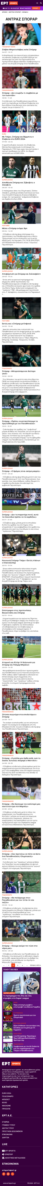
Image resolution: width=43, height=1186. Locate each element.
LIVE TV (7, 8)
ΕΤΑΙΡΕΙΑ (5, 1122)
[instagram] (8, 1174)
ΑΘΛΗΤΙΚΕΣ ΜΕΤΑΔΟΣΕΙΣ (15, 1158)
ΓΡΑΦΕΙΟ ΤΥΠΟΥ (8, 1125)
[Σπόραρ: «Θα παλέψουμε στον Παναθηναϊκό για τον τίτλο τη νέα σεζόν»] (21, 882)
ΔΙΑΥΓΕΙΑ (5, 1137)
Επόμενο (27, 965)
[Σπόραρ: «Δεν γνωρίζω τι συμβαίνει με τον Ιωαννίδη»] (21, 77)
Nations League (20, 1023)
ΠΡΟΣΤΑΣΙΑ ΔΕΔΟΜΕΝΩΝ (12, 1131)
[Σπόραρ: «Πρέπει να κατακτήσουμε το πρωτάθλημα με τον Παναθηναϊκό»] (21, 406)
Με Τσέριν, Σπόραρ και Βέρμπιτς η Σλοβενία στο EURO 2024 (18, 137)
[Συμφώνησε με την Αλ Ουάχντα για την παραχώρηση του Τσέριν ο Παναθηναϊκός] (8, 1047)
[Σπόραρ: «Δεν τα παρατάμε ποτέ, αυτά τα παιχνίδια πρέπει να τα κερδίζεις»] (21, 499)
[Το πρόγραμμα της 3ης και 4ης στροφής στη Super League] (21, 983)
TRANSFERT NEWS (8, 47)
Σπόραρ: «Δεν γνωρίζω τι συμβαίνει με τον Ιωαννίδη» (20, 94)
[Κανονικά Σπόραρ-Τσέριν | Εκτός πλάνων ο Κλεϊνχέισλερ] (21, 545)
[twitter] (12, 1174)
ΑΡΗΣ (15, 1002)
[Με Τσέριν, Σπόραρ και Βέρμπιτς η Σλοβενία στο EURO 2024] (21, 121)
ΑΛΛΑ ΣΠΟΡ (18, 1034)
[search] (41, 3)
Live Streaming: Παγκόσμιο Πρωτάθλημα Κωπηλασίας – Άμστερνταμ (25, 1038)
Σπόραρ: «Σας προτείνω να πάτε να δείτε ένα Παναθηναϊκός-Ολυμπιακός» (21, 855)
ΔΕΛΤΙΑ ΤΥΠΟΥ (8, 1128)
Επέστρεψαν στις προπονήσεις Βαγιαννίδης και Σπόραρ (16, 611)
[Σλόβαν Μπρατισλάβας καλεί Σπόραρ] (21, 34)
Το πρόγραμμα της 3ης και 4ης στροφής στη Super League (17, 996)
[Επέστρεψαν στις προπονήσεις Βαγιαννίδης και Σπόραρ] (21, 595)
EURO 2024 (6, 1093)
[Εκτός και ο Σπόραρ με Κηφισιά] (21, 308)
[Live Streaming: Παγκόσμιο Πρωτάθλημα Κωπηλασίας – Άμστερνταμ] (8, 1037)
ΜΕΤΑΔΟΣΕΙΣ (26, 8)
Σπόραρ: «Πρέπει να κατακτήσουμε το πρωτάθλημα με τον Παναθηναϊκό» (20, 422)
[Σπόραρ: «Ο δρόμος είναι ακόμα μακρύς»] (21, 456)
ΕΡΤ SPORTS (10, 1151)
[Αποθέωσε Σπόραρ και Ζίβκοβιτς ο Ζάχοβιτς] (21, 167)
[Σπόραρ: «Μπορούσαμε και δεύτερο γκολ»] (21, 356)
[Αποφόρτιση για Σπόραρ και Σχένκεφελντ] (21, 258)
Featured (5, 226)
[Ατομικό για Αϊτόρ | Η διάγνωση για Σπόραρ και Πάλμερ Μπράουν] (21, 647)
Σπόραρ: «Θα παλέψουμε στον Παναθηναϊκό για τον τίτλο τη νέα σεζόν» (18, 900)
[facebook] (3, 1174)
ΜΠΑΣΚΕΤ (6, 1099)
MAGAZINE (6, 1106)
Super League (7, 180)
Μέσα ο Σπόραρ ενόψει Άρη (14, 228)
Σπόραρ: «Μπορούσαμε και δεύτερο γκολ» (18, 372)
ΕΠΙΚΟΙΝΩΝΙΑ (7, 1134)
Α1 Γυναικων (18, 1013)
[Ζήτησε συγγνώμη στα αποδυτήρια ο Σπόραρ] (21, 699)
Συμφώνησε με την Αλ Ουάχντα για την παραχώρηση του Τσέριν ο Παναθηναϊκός (26, 1048)
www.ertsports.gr (9, 1183)
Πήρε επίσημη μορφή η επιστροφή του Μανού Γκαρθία (27, 1006)
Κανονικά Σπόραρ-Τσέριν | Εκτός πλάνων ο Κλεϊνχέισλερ (21, 561)
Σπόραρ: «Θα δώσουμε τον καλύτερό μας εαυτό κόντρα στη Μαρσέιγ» (21, 805)
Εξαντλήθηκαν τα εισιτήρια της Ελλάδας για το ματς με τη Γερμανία (27, 1027)
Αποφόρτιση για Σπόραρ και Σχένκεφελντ (21, 274)
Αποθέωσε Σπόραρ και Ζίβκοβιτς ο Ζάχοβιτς (18, 183)
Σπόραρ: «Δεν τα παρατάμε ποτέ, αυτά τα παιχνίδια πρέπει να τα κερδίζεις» (20, 515)
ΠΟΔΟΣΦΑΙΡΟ (7, 368)
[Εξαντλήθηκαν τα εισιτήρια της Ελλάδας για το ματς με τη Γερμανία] (8, 1027)
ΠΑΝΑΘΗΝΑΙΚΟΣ (8, 90)
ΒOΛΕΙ (4, 1102)
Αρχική (4, 12)
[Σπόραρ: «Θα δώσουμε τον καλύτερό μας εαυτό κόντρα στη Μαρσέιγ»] (21, 788)
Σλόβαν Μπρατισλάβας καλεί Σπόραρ (19, 49)
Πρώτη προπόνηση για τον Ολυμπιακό (25, 1016)
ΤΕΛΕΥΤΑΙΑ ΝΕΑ (10, 969)
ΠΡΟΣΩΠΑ (6, 1109)
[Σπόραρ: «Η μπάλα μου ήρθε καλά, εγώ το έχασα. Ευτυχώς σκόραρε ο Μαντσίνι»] (21, 743)
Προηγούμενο (4, 965)
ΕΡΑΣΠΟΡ (15, 8)
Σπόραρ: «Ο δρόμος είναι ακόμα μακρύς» (21, 471)
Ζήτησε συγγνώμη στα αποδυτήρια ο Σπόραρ (19, 715)
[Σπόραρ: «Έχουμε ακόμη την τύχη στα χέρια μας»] (21, 930)
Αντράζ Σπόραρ (15, 12)
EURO (4, 134)
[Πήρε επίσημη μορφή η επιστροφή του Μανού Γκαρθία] (8, 1006)
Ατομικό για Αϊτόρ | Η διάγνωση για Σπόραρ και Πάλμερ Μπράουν (18, 663)
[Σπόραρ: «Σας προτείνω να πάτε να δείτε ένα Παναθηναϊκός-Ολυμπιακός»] (21, 838)
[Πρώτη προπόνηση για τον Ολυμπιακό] (8, 1016)
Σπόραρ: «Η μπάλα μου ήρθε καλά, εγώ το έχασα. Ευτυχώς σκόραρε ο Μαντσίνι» (21, 759)
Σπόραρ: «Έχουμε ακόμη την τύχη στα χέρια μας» (19, 947)
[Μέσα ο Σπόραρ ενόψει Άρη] (21, 213)
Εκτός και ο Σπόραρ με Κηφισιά (16, 323)
